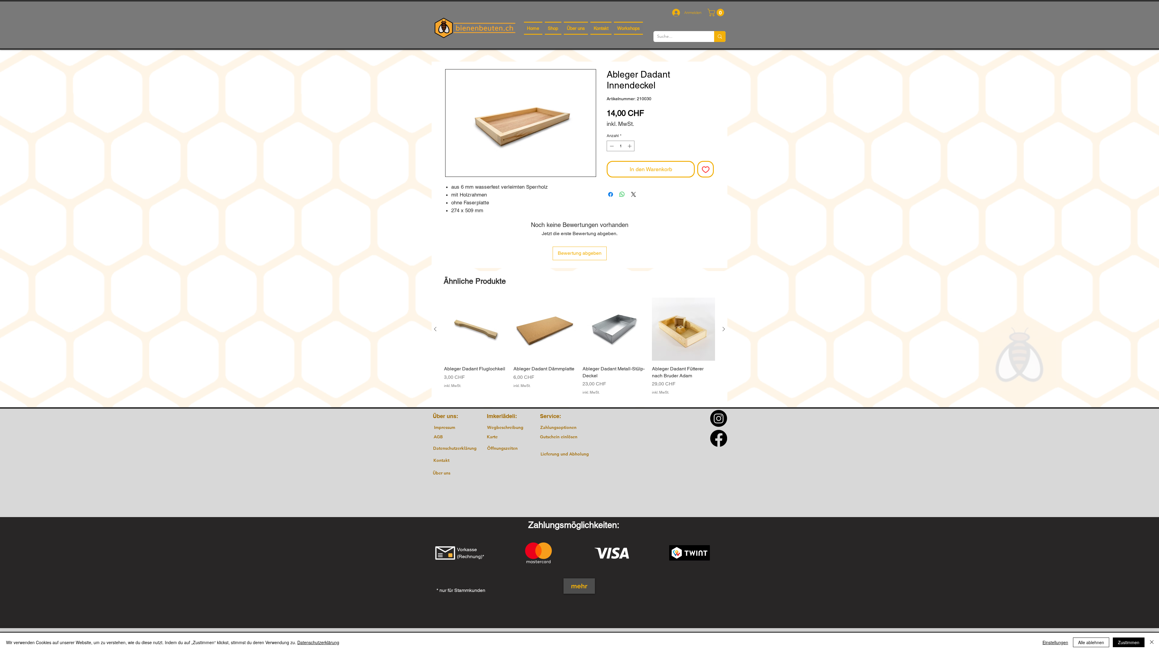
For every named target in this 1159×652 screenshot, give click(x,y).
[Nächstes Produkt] (723, 329)
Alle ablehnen (1091, 642)
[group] (579, 349)
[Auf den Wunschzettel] (705, 169)
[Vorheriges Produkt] (435, 329)
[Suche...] (720, 36)
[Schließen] (1151, 642)
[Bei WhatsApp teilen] (622, 194)
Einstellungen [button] (1055, 642)
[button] (716, 12)
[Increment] (630, 146)
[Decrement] (611, 146)
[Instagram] (718, 418)
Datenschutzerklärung (318, 642)
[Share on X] (633, 194)
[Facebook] (718, 438)
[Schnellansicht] (475, 329)
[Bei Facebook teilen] (610, 194)
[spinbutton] (621, 146)
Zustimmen (1128, 642)
